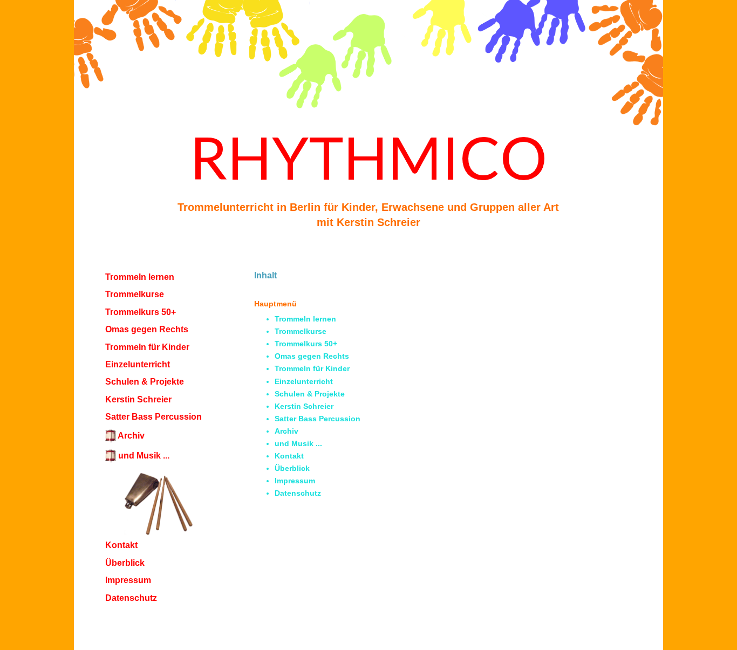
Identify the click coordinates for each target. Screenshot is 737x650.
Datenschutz (131, 598)
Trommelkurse (134, 294)
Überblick (125, 562)
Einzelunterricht (137, 364)
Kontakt (289, 455)
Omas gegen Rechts (146, 329)
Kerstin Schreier (138, 399)
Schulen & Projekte (144, 381)
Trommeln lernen (139, 277)
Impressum (128, 580)
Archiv (286, 431)
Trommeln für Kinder (147, 347)
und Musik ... (298, 443)
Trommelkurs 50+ (140, 312)
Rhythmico (368, 156)
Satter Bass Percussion (153, 416)
